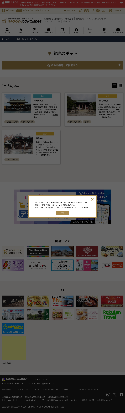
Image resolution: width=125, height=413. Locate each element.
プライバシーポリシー (50, 205)
